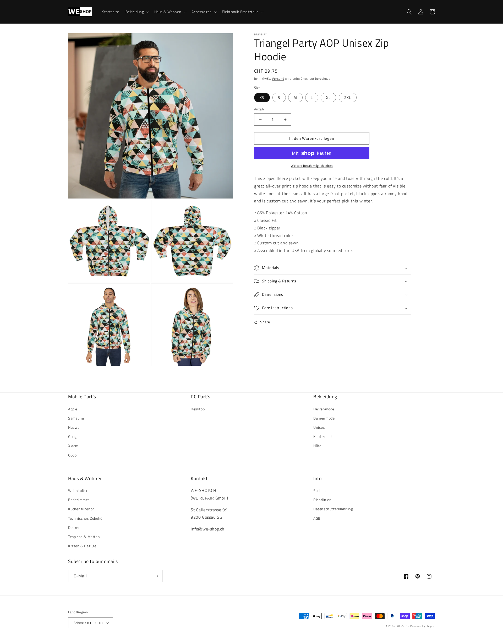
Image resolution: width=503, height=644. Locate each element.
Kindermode (323, 436)
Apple (72, 409)
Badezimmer (78, 499)
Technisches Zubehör (86, 518)
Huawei (74, 427)
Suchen (319, 490)
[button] (136, 11)
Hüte (317, 445)
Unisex (319, 427)
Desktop (198, 409)
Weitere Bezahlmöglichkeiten (312, 166)
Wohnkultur (78, 490)
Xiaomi (74, 445)
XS (262, 97)
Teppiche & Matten (84, 536)
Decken (74, 527)
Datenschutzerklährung (333, 509)
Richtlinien (322, 499)
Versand (278, 78)
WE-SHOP (403, 626)
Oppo (72, 455)
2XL (347, 97)
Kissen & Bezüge (82, 546)
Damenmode (324, 418)
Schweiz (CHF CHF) (88, 622)
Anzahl (259, 109)
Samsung (76, 418)
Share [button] (265, 322)
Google (74, 436)
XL (328, 97)
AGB (317, 518)
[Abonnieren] (156, 576)
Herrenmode (323, 409)
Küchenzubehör (81, 509)
